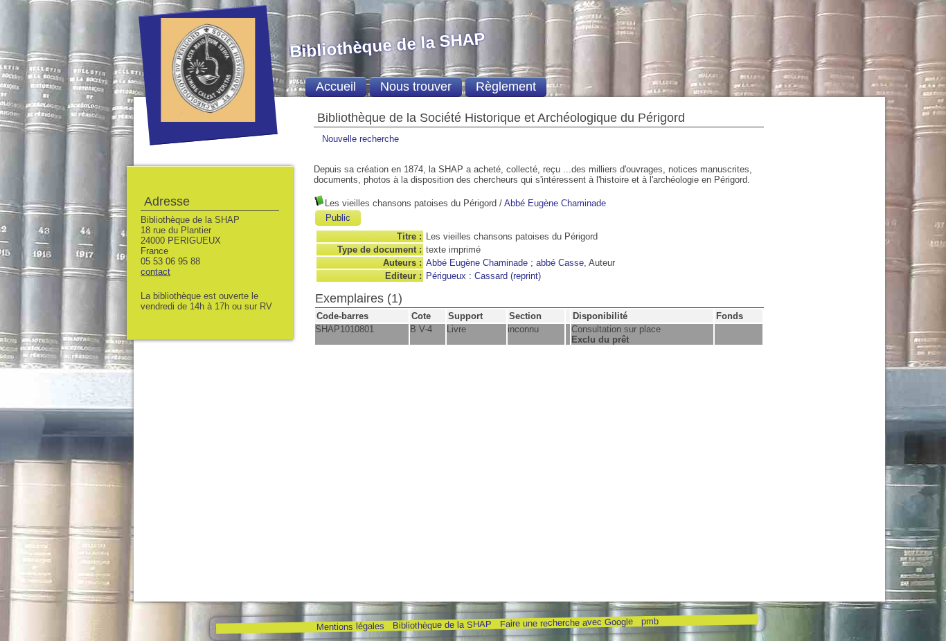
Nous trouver (416, 86)
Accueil (336, 86)
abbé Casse (560, 263)
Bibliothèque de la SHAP (441, 625)
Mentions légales (350, 627)
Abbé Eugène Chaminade (555, 203)
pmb (649, 621)
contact (155, 272)
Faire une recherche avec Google (565, 622)
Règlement (506, 86)
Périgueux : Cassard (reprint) (483, 276)
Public (337, 218)
